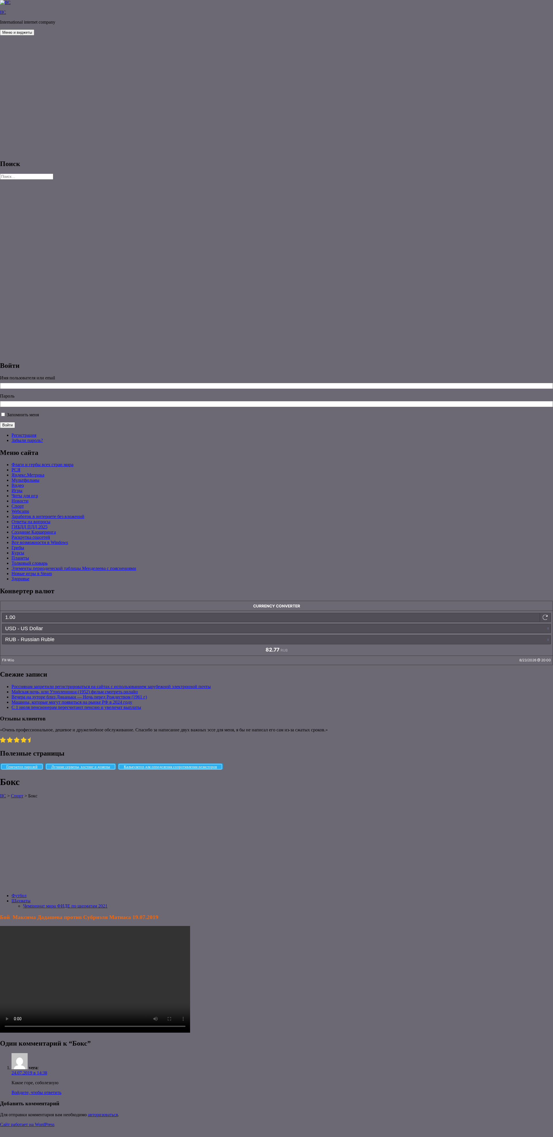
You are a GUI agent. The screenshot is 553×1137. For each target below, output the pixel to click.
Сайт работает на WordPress (27, 1124)
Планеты (20, 558)
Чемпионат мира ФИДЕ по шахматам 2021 (65, 905)
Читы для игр (25, 495)
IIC (3, 12)
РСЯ (16, 469)
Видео (18, 485)
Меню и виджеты (17, 32)
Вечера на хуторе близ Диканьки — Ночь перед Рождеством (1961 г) (79, 696)
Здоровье (20, 578)
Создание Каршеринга (34, 532)
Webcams (20, 511)
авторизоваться (103, 1114)
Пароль (7, 396)
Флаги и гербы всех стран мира (42, 464)
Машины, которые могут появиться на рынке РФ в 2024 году (72, 702)
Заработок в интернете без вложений (48, 516)
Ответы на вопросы (31, 521)
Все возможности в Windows (40, 542)
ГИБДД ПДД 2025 (30, 526)
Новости (20, 500)
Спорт (18, 506)
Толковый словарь (30, 563)
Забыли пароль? (27, 440)
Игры (17, 490)
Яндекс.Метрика (28, 475)
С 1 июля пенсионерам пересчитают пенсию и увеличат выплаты (76, 707)
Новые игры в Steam (32, 573)
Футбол (19, 895)
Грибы (18, 547)
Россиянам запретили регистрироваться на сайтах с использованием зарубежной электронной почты (111, 686)
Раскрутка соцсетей (31, 537)
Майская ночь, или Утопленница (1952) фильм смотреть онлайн (75, 691)
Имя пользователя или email (27, 377)
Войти (7, 425)
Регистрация (24, 435)
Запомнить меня (23, 414)
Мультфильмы (25, 480)
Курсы (18, 552)
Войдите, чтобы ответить (36, 1092)
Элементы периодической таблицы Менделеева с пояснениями (74, 568)
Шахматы (21, 900)
